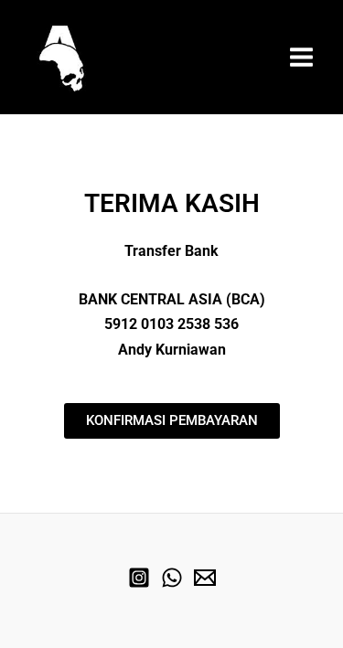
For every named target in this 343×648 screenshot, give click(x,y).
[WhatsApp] (172, 578)
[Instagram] (139, 578)
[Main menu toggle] (301, 57)
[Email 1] (205, 578)
